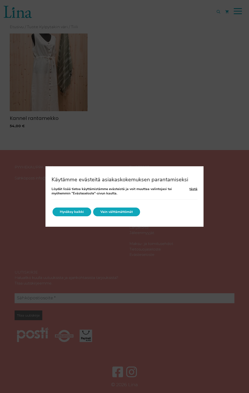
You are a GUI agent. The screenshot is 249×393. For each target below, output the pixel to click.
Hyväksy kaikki (72, 211)
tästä (193, 189)
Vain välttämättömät (116, 211)
